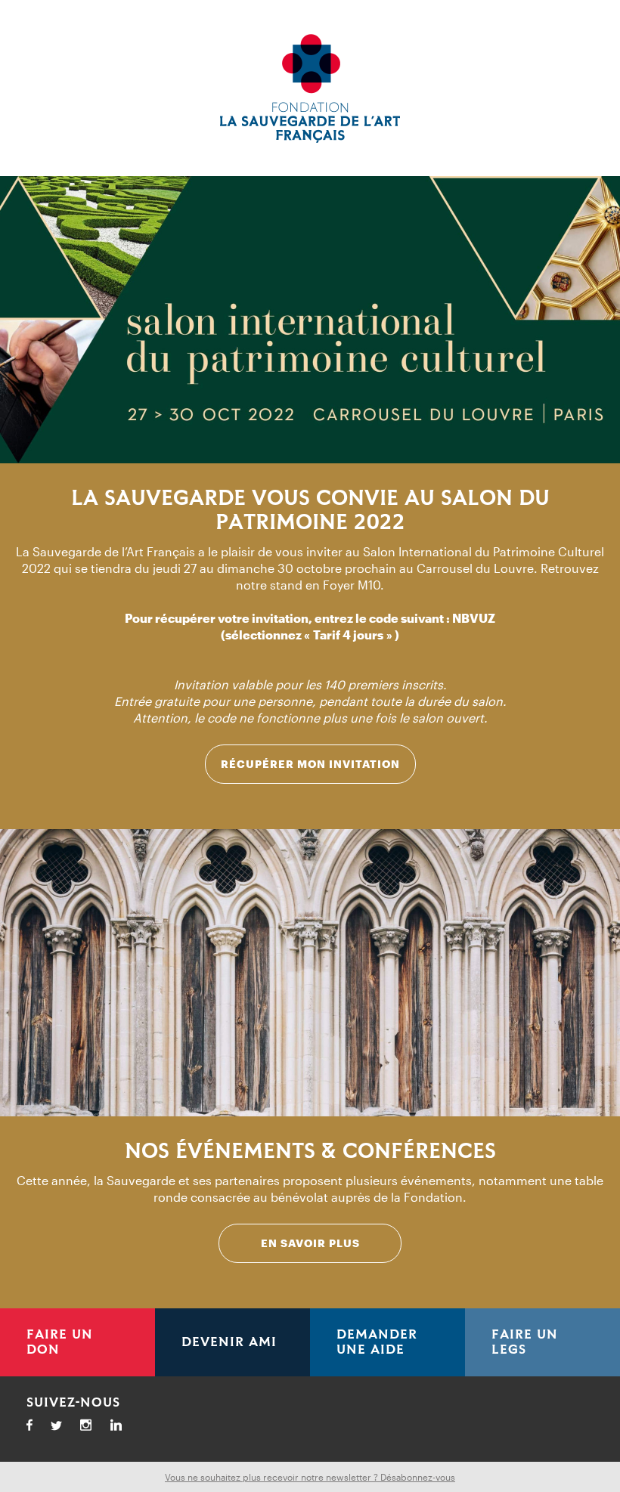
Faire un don (59, 1342)
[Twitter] (63, 1428)
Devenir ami (229, 1342)
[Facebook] (36, 1427)
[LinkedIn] (123, 1427)
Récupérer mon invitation (310, 763)
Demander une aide (376, 1342)
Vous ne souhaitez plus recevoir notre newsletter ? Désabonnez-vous (310, 1477)
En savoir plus (310, 1243)
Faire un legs (524, 1342)
